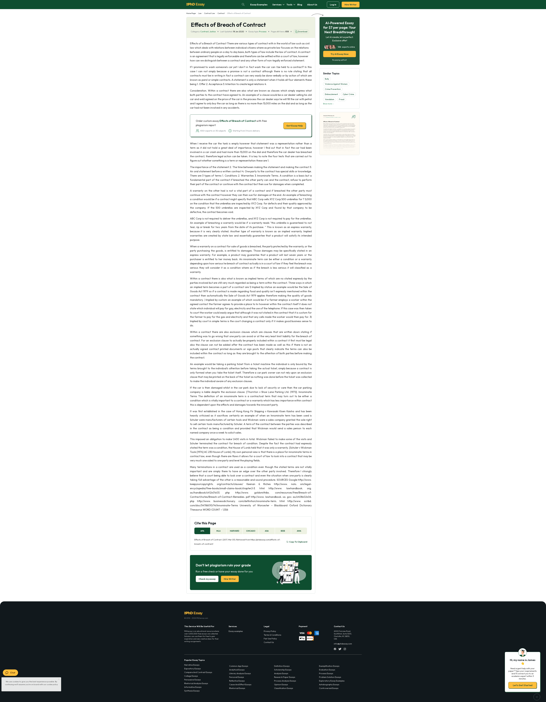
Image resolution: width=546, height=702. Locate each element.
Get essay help (232, 371)
